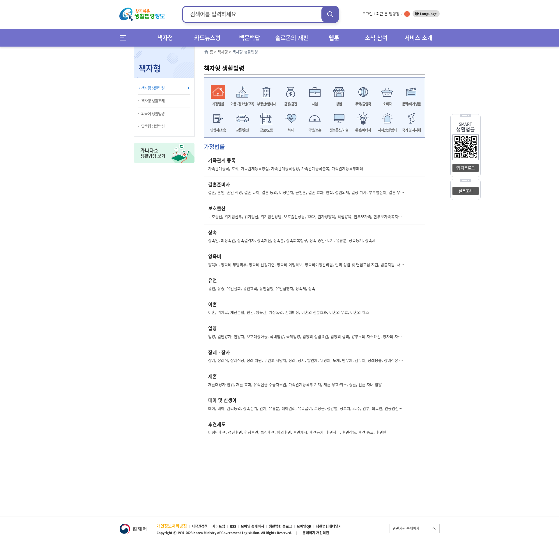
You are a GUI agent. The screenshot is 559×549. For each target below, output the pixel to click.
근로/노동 (266, 130)
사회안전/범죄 (387, 130)
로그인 (367, 13)
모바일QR (304, 526)
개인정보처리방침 (172, 526)
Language (428, 13)
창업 (339, 104)
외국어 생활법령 (152, 113)
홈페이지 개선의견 (316, 532)
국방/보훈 (314, 130)
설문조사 (466, 191)
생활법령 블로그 (280, 526)
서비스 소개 (418, 37)
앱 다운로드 (465, 168)
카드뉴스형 (207, 37)
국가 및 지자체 (411, 130)
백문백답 (249, 37)
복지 (290, 130)
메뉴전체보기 (125, 38)
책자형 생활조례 (152, 100)
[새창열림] (132, 526)
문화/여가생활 (411, 104)
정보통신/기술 (339, 130)
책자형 (165, 37)
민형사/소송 (218, 130)
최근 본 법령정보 (392, 13)
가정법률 (218, 104)
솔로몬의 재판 (291, 37)
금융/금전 (290, 104)
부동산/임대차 (266, 104)
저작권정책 (200, 526)
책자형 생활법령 (152, 88)
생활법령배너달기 (329, 526)
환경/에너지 (363, 130)
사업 (315, 104)
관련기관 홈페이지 (406, 528)
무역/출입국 (363, 104)
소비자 (387, 104)
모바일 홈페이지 (252, 526)
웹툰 (334, 37)
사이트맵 (218, 526)
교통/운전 (242, 130)
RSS (233, 526)
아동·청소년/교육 (242, 104)
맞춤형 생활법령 (152, 126)
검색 (330, 14)
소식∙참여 (376, 37)
